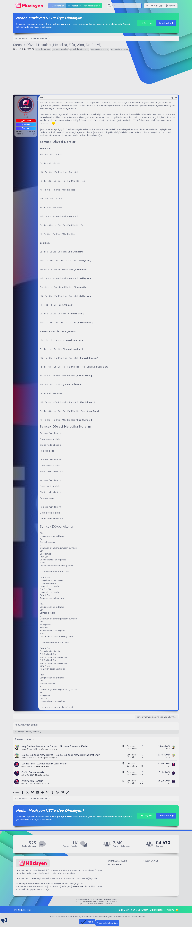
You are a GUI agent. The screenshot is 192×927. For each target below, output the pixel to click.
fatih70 (163, 842)
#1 (176, 98)
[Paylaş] (172, 97)
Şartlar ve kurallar (139, 909)
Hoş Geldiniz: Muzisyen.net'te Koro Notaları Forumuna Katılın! (55, 746)
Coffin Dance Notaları (33, 772)
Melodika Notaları (42, 766)
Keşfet (75, 5)
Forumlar (59, 5)
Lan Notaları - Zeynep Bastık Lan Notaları (44, 763)
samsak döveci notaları (119, 49)
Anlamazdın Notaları (32, 780)
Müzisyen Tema (23, 909)
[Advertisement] (96, 73)
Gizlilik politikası (157, 909)
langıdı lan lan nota (43, 49)
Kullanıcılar (93, 5)
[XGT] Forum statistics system (96, 904)
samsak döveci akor (60, 49)
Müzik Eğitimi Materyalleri (48, 758)
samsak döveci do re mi (79, 49)
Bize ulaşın (124, 909)
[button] (80, 5)
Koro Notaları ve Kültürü (47, 749)
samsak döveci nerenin (99, 49)
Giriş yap (147, 23)
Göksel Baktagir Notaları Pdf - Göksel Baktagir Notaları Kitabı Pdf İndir (61, 754)
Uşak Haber (116, 864)
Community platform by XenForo (96, 902)
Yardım (170, 909)
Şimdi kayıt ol (165, 23)
